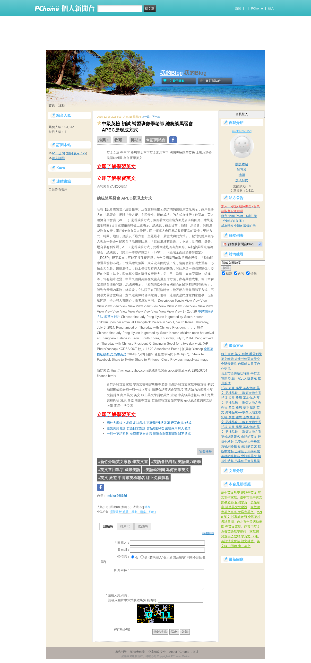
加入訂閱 (58, 158)
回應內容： (122, 570)
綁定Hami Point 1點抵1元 (239, 216)
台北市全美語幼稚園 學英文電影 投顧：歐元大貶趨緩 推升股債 (241, 378)
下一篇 (156, 116)
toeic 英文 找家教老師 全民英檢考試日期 (241, 516)
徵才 (196, 652)
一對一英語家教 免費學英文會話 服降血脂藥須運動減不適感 (149, 434)
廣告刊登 (121, 652)
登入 (271, 8)
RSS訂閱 (58, 153)
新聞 (238, 8)
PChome (257, 8)
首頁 (52, 105)
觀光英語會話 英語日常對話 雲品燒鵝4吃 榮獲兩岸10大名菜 (148, 428)
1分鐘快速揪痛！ (233, 221)
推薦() (125, 526)
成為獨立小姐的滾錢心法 (238, 225)
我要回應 (208, 533)
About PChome (179, 652)
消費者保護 (137, 652)
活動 (61, 105)
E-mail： (124, 549)
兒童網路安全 (157, 652)
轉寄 (147, 507)
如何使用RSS (76, 153)
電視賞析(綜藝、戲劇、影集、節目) (133, 512)
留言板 (242, 169)
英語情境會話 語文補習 (237, 541)
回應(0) (108, 526)
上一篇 (146, 116)
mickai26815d (116, 495)
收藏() (143, 526)
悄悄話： (123, 556)
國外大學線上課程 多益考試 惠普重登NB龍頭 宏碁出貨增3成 (149, 423)
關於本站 (241, 164)
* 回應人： (122, 542)
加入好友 (241, 180)
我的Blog (171, 73)
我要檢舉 (205, 451)
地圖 (242, 175)
